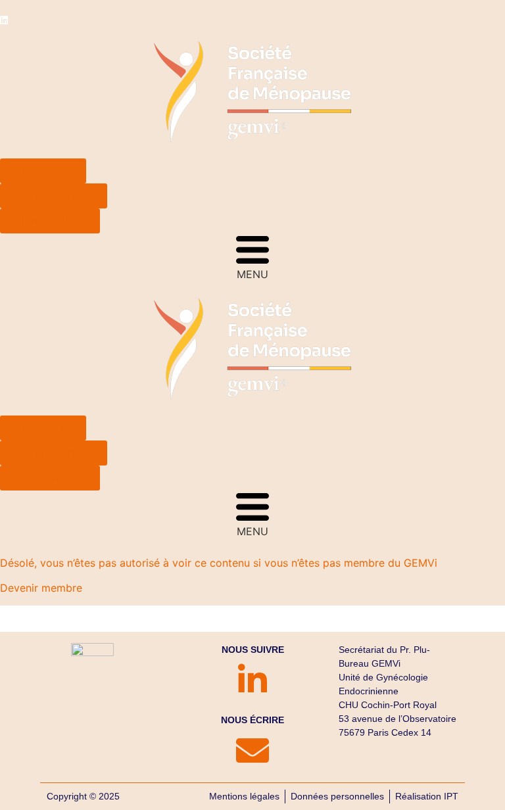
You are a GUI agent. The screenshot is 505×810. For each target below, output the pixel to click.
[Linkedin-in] (252, 679)
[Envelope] (252, 750)
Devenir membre (41, 587)
